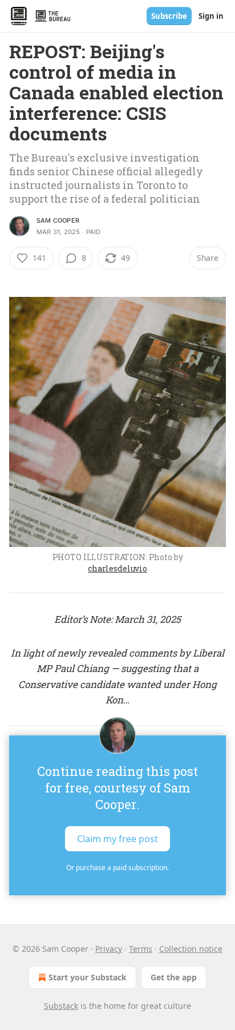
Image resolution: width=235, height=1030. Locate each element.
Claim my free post (117, 838)
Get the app (174, 977)
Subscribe (169, 16)
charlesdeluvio (117, 568)
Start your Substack (87, 977)
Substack (61, 1005)
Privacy (108, 948)
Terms (140, 948)
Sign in (211, 16)
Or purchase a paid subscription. (117, 867)
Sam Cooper (58, 220)
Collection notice (190, 948)
